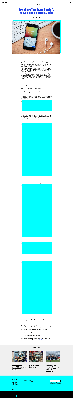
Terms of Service (59, 383)
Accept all (14, 396)
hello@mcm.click (27, 380)
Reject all (19, 396)
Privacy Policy (53, 383)
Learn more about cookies (17, 394)
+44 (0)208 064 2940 (28, 381)
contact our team (40, 339)
